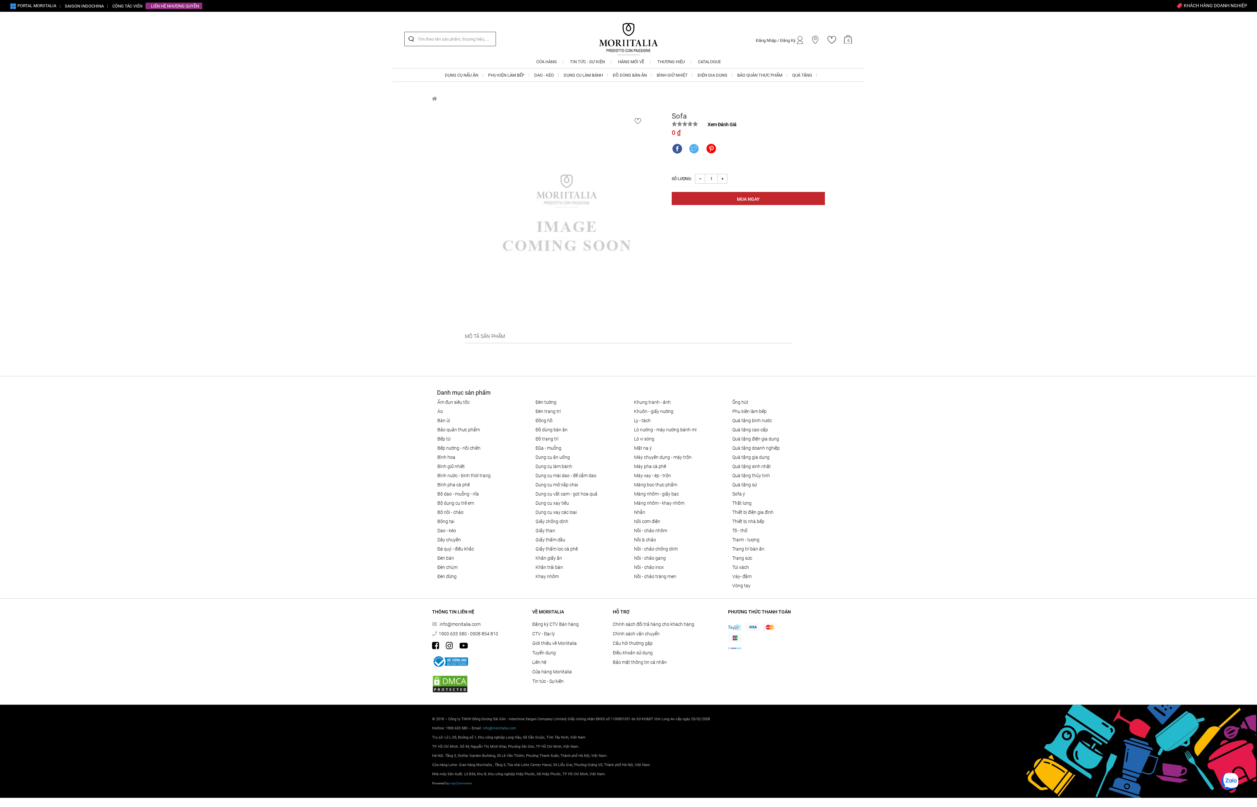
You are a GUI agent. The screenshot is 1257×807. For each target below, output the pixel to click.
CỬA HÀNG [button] (546, 61)
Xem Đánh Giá (722, 124)
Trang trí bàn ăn (748, 549)
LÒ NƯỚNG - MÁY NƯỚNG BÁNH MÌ (665, 429)
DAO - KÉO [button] (544, 75)
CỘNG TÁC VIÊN (127, 6)
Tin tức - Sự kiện (548, 681)
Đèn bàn (445, 558)
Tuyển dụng (544, 652)
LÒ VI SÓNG (644, 438)
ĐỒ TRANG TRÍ (547, 438)
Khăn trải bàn (549, 567)
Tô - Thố (739, 530)
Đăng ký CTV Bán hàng (555, 624)
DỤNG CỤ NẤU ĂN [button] (461, 75)
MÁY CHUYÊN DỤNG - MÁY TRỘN (663, 457)
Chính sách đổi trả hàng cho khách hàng (653, 624)
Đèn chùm (447, 567)
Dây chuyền (449, 539)
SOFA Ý (738, 494)
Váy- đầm (742, 576)
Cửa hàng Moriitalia (552, 671)
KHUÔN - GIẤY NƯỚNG (653, 411)
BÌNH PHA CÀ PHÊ (453, 484)
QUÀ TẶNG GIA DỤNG (751, 457)
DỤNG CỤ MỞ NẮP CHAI (557, 484)
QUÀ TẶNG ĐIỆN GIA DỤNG (755, 438)
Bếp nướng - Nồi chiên (459, 448)
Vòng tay (741, 585)
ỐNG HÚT (740, 402)
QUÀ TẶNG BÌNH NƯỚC (752, 420)
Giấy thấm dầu (550, 539)
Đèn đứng (447, 576)
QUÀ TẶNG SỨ (744, 484)
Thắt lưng (742, 503)
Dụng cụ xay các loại (556, 512)
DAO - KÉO (446, 530)
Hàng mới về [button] (631, 61)
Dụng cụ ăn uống (553, 457)
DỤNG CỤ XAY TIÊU (552, 503)
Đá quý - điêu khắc (455, 549)
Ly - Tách (642, 420)
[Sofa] (566, 220)
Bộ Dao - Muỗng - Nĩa (458, 494)
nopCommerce (461, 783)
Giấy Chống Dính (552, 521)
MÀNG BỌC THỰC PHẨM (655, 484)
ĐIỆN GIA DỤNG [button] (712, 75)
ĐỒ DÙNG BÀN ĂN (552, 429)
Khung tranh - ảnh (652, 402)
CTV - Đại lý (543, 633)
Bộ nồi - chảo (450, 512)
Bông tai (445, 521)
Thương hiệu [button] (671, 61)
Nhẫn (639, 512)
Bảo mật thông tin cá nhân (640, 662)
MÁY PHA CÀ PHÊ (650, 466)
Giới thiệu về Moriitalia (554, 643)
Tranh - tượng (745, 539)
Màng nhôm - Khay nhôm (659, 503)
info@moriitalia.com (460, 624)
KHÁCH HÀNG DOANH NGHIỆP (1215, 5)
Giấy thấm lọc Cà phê (557, 549)
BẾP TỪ (443, 438)
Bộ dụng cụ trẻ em (455, 503)
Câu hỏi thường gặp (633, 643)
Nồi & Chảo (645, 539)
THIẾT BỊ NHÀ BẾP (748, 521)
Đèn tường (546, 402)
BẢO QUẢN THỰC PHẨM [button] (759, 75)
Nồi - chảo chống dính (656, 549)
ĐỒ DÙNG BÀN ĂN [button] (630, 75)
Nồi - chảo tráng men (655, 576)
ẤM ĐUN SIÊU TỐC (453, 402)
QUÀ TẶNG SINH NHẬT (751, 466)
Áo (440, 411)
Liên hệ (539, 662)
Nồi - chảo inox (649, 567)
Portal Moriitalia (36, 5)
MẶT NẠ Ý (643, 448)
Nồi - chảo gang (650, 558)
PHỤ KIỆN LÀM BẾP (749, 411)
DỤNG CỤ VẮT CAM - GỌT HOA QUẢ (566, 494)
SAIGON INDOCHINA (84, 6)
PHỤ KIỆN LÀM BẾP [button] (506, 75)
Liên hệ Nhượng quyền (175, 6)
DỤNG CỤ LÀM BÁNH (554, 466)
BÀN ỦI (443, 420)
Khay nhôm (547, 576)
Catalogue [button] (709, 61)
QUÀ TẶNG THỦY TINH (751, 475)
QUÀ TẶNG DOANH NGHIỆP (756, 448)
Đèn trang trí (548, 411)
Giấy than (545, 530)
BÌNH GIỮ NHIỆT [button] (672, 75)
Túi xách (740, 567)
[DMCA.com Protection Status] (450, 684)
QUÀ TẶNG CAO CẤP (750, 429)
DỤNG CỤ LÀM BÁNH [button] (583, 75)
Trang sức (742, 558)
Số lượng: (682, 179)
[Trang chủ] (434, 98)
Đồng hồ (544, 420)
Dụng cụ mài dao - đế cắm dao (566, 475)
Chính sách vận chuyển (636, 633)
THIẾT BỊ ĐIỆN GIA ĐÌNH (753, 512)
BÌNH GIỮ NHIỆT (451, 466)
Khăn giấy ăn (549, 558)
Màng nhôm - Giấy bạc (656, 494)
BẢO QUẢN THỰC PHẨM (458, 429)
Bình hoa (446, 457)
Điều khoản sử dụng (633, 652)
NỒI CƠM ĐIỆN (647, 521)
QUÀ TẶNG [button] (802, 75)
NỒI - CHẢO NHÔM (650, 530)
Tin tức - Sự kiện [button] (587, 61)
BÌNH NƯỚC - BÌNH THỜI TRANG (464, 475)
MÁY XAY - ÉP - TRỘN (652, 475)
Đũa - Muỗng (548, 448)
